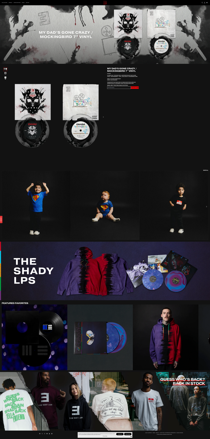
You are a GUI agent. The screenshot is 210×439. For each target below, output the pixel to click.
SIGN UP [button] (94, 27)
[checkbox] (94, 24)
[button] (126, 8)
